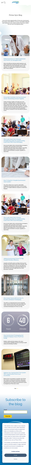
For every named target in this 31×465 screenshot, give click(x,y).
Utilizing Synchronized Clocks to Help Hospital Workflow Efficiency (14, 259)
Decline (15, 459)
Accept (15, 455)
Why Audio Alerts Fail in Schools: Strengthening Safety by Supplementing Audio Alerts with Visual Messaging (14, 141)
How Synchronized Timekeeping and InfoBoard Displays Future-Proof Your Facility (14, 337)
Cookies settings (15, 451)
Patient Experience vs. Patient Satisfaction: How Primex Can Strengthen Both (15, 59)
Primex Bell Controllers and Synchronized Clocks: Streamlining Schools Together (15, 98)
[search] (4, 3)
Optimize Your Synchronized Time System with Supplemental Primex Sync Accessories (15, 374)
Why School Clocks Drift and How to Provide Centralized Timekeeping (13, 298)
